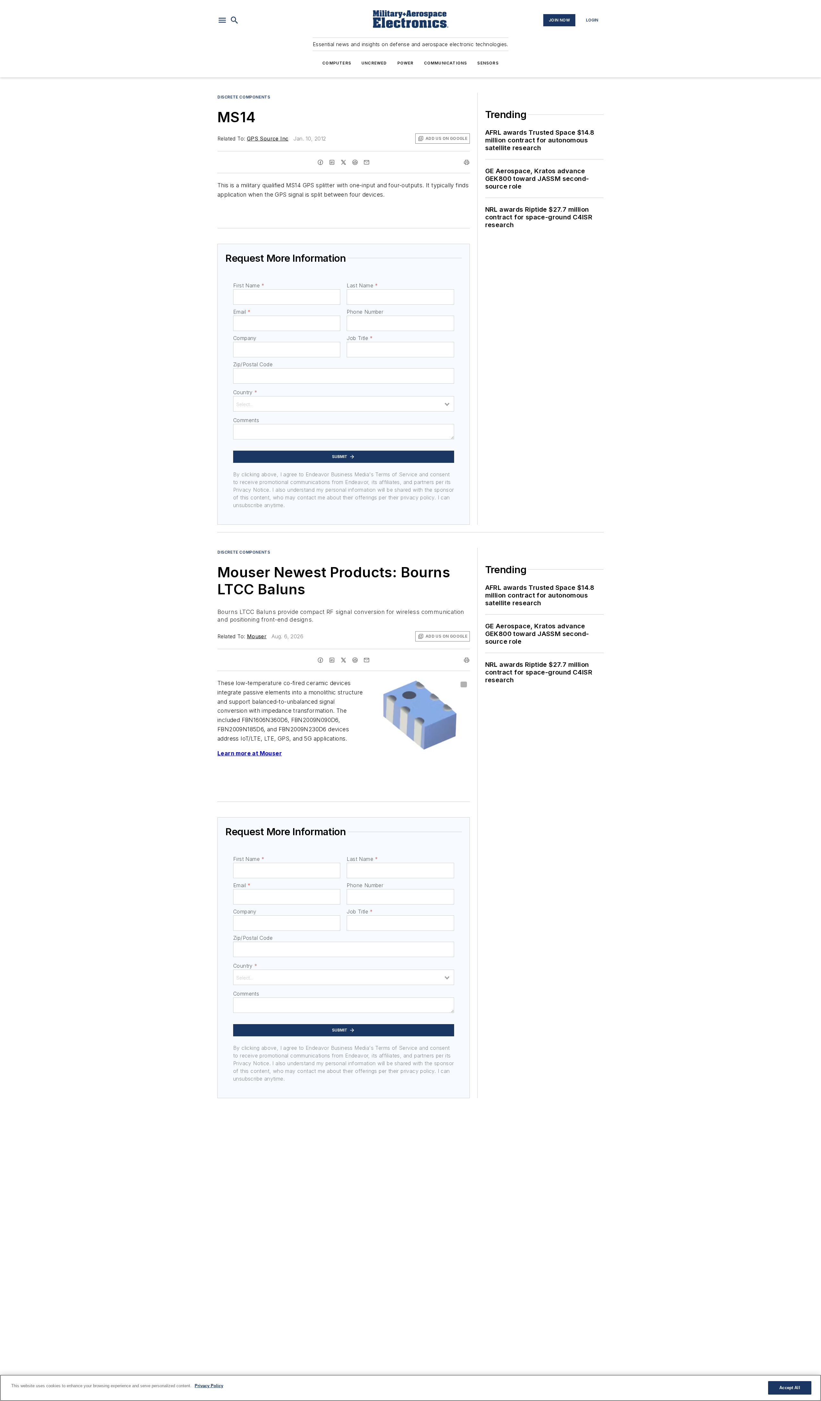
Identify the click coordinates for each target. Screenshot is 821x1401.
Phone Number (365, 312)
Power (405, 63)
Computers (336, 63)
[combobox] (343, 404)
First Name (248, 285)
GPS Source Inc (268, 138)
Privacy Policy (209, 1385)
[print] (466, 162)
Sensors (487, 63)
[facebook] (320, 162)
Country (245, 392)
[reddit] (355, 162)
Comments (246, 420)
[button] (222, 20)
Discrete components (243, 97)
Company (245, 338)
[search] (234, 20)
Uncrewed (374, 63)
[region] (410, 1388)
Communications (445, 63)
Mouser (257, 636)
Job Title (360, 338)
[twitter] (343, 162)
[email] (366, 162)
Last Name (362, 285)
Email (241, 312)
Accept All (789, 1387)
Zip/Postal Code (253, 364)
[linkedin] (332, 162)
